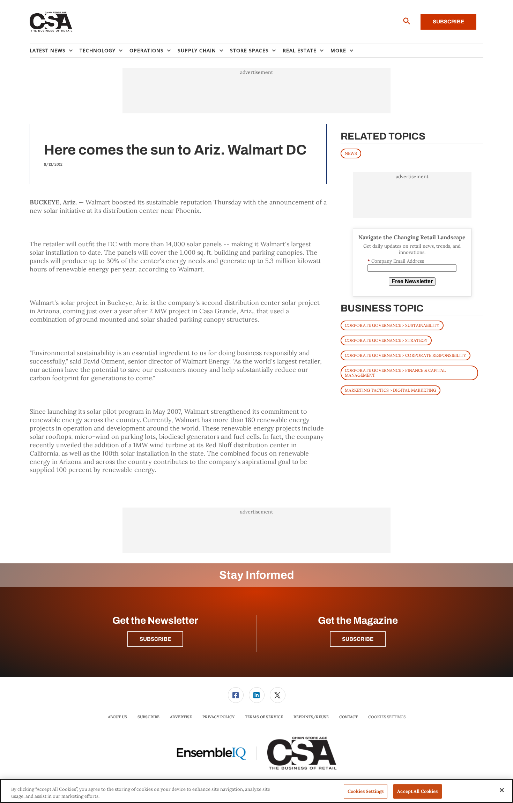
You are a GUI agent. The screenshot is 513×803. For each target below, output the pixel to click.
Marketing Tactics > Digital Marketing (390, 390)
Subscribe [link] (148, 716)
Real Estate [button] (300, 50)
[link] (236, 695)
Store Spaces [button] (249, 50)
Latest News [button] (48, 50)
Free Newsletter (412, 281)
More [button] (338, 50)
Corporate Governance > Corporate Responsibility (405, 355)
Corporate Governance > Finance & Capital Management (395, 373)
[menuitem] (55, 50)
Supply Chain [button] (197, 50)
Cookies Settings (387, 717)
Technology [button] (98, 50)
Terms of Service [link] (264, 716)
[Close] (502, 790)
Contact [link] (348, 716)
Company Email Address (395, 261)
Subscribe (448, 21)
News (351, 153)
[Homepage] (51, 22)
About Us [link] (117, 716)
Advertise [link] (181, 716)
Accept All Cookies (417, 791)
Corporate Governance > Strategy (386, 340)
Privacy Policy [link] (218, 716)
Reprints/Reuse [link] (311, 716)
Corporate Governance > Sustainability (392, 325)
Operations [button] (146, 50)
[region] (256, 791)
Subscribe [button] (155, 639)
